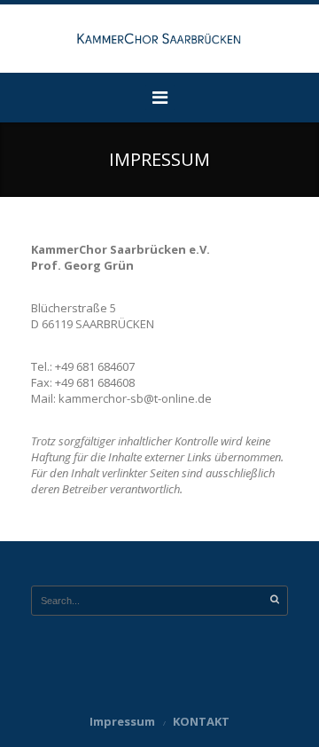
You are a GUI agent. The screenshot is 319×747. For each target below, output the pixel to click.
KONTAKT (201, 721)
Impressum (122, 721)
